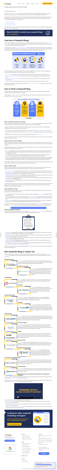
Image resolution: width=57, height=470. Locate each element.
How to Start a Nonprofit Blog (10, 401)
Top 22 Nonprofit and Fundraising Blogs (11, 403)
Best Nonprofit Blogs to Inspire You (10, 24)
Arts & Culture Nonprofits (25, 451)
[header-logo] (9, 3)
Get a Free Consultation (9, 440)
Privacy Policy (24, 460)
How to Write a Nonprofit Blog (10, 23)
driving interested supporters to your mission (36, 211)
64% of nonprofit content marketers (15, 94)
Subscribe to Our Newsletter (44, 453)
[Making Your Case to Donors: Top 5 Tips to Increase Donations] (56, 235)
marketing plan (10, 28)
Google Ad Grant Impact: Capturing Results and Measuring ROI (45, 442)
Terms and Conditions (25, 461)
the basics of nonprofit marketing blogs (34, 83)
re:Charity (32, 287)
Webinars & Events (24, 455)
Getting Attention (40, 203)
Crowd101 (32, 304)
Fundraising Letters (20, 297)
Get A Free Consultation (47, 3)
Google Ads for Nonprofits (26, 435)
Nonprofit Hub (20, 342)
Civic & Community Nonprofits (26, 449)
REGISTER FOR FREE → (38, 467)
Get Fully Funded (20, 324)
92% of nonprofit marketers (13, 13)
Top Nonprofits (20, 368)
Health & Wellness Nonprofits (26, 443)
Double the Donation (34, 268)
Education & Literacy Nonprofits (26, 448)
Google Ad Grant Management (26, 437)
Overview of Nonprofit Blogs (9, 21)
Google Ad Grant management (14, 381)
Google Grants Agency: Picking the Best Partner (44, 438)
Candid (19, 333)
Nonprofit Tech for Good (34, 349)
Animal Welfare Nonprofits (26, 452)
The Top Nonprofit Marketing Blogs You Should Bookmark (14, 406)
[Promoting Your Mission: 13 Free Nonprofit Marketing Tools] (0, 235)
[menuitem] (19, 3)
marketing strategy (30, 123)
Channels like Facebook (32, 196)
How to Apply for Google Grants (42, 444)
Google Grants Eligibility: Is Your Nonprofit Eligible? (45, 440)
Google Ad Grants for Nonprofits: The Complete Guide (45, 436)
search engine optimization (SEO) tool (21, 47)
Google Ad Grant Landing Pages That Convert (43, 464)
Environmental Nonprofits (25, 446)
